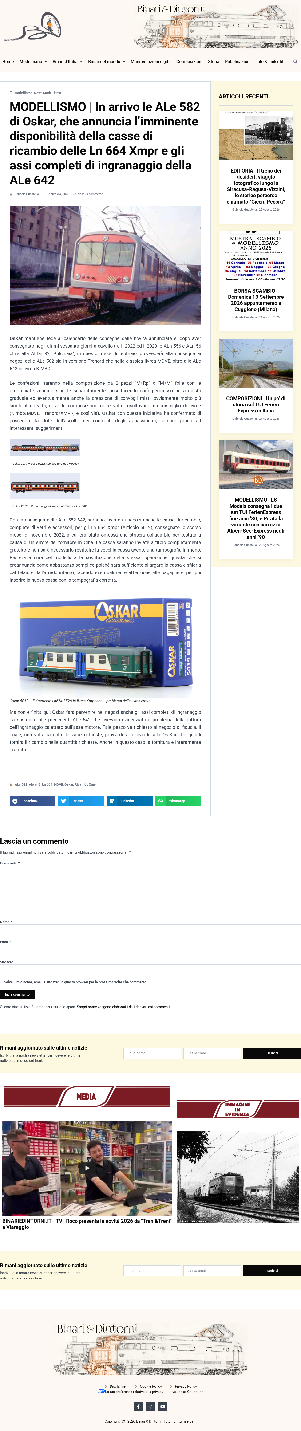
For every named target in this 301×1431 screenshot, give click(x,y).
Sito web (6, 962)
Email (5, 942)
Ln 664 (47, 784)
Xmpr (93, 784)
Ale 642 (34, 784)
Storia (213, 61)
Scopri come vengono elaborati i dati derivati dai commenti (123, 1007)
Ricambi (81, 784)
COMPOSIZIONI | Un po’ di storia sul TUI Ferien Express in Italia (255, 405)
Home (8, 61)
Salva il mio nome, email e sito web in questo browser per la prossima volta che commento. (75, 982)
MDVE (58, 784)
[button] (295, 61)
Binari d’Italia (65, 61)
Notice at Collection (187, 1392)
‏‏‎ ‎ (2, 1237)
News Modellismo (47, 93)
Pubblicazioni (238, 61)
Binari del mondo (104, 61)
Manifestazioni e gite (151, 61)
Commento (10, 863)
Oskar (68, 784)
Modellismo (31, 61)
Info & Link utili (270, 61)
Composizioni (189, 61)
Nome (6, 922)
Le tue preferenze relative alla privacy (134, 1392)
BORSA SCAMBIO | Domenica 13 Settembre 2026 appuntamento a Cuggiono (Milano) (256, 300)
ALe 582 (21, 784)
